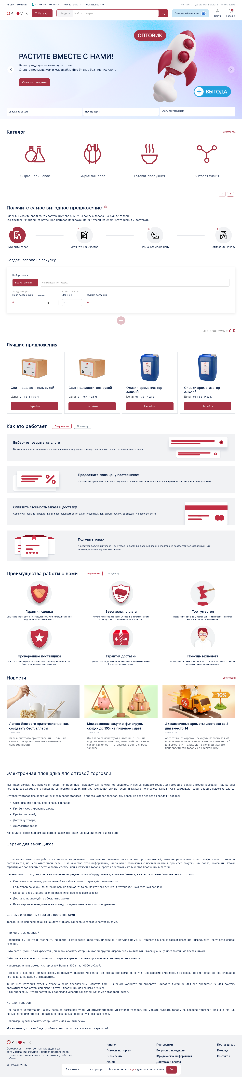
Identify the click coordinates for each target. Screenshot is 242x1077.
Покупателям (70, 4)
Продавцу (82, 426)
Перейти (34, 406)
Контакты (186, 4)
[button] (10, 69)
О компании (228, 4)
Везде (63, 13)
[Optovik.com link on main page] (17, 13)
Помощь (222, 1050)
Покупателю (62, 426)
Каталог (112, 1044)
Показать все (228, 132)
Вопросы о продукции (171, 1050)
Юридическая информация (174, 1056)
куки (133, 1069)
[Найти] (161, 13)
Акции (10, 4)
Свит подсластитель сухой (32, 388)
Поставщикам (93, 4)
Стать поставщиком (47, 4)
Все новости (229, 677)
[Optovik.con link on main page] (19, 1042)
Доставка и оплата (206, 4)
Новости (22, 4)
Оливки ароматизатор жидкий (144, 389)
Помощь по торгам (119, 1050)
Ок (171, 1069)
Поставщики (164, 1044)
